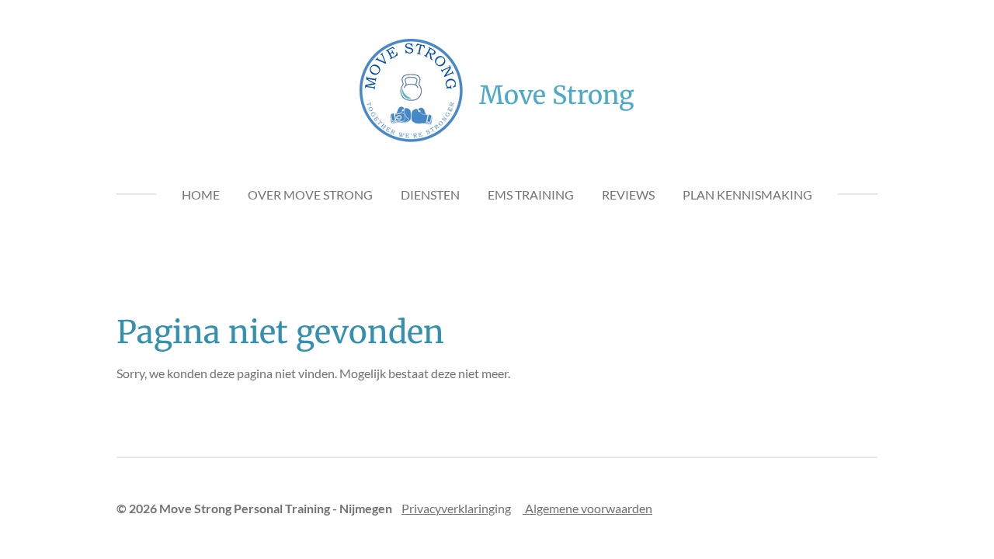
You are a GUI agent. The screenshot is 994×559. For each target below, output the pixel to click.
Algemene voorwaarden (587, 508)
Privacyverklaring (448, 508)
